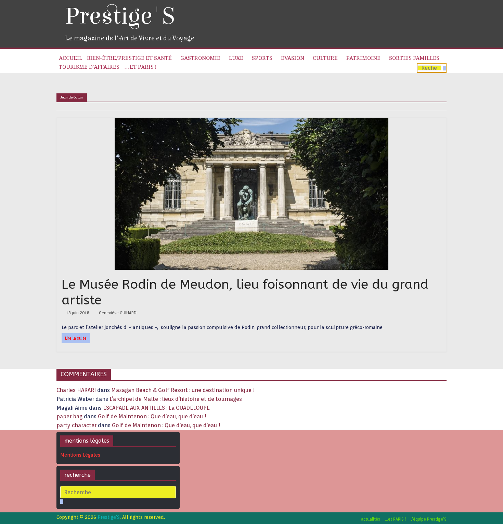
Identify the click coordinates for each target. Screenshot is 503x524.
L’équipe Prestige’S (429, 519)
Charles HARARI (76, 390)
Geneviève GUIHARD (118, 312)
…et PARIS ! (140, 67)
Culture (325, 58)
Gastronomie (200, 58)
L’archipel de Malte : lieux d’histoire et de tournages (176, 399)
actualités (370, 519)
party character (76, 425)
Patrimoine (363, 58)
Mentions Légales (80, 455)
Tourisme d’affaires (89, 67)
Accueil (70, 58)
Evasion (292, 58)
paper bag (69, 416)
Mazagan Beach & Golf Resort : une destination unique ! (183, 390)
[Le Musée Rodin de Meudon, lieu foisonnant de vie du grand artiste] (251, 122)
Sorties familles (414, 58)
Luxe (236, 58)
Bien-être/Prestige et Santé (129, 58)
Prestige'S (120, 16)
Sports (262, 58)
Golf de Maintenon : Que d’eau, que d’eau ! (152, 416)
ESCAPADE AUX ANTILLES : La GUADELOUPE (156, 408)
